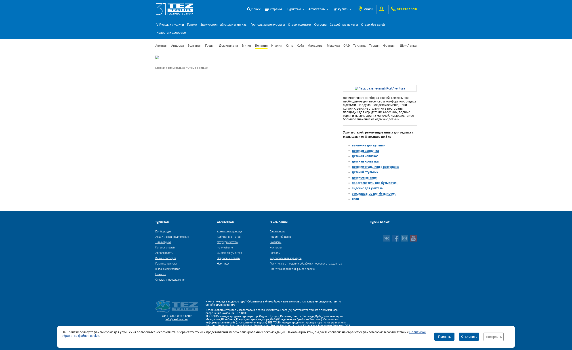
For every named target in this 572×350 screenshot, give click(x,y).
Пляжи (192, 24)
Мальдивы (315, 45)
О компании (277, 231)
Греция (210, 45)
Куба (300, 45)
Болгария (194, 45)
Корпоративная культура (285, 258)
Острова (320, 24)
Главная (160, 67)
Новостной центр (281, 236)
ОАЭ (346, 45)
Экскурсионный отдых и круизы (223, 24)
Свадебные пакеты (344, 24)
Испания (261, 45)
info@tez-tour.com (177, 319)
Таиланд (359, 45)
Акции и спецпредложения (172, 236)
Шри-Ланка (408, 45)
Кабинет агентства (228, 236)
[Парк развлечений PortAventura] (380, 88)
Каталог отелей (165, 247)
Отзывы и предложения (170, 279)
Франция (389, 45)
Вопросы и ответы (228, 258)
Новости (160, 274)
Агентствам (316, 9)
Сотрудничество (227, 242)
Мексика (333, 45)
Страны (276, 9)
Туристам (294, 9)
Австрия (161, 45)
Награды (275, 252)
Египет (246, 45)
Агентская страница (229, 231)
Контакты (276, 247)
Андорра (177, 45)
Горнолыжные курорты (267, 24)
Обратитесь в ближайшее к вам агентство (274, 301)
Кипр (289, 45)
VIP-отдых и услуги (170, 24)
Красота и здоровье (171, 32)
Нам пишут (224, 263)
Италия (276, 45)
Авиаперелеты (164, 252)
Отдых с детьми (299, 24)
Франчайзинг (225, 247)
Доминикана (228, 45)
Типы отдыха (176, 67)
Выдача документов (167, 269)
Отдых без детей (373, 24)
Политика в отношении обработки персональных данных (306, 263)
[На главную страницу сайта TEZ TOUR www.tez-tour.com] (174, 9)
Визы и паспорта (165, 258)
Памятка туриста (166, 263)
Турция (374, 45)
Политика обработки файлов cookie (292, 269)
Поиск (256, 9)
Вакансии (275, 242)
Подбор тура (163, 231)
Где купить (340, 9)
